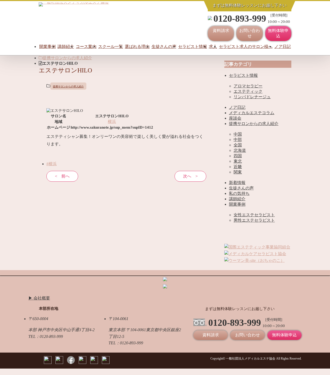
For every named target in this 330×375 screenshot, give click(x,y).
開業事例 (47, 46)
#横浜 (51, 164)
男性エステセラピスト (254, 220)
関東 (238, 172)
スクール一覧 (110, 46)
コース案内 (86, 46)
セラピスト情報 (192, 46)
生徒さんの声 (164, 46)
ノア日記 (282, 46)
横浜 (112, 121)
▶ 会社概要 (39, 298)
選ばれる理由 (137, 46)
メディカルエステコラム (251, 113)
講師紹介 (65, 46)
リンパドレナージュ (252, 97)
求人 (213, 46)
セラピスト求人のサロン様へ (246, 46)
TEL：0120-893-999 (45, 336)
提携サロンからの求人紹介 (67, 58)
